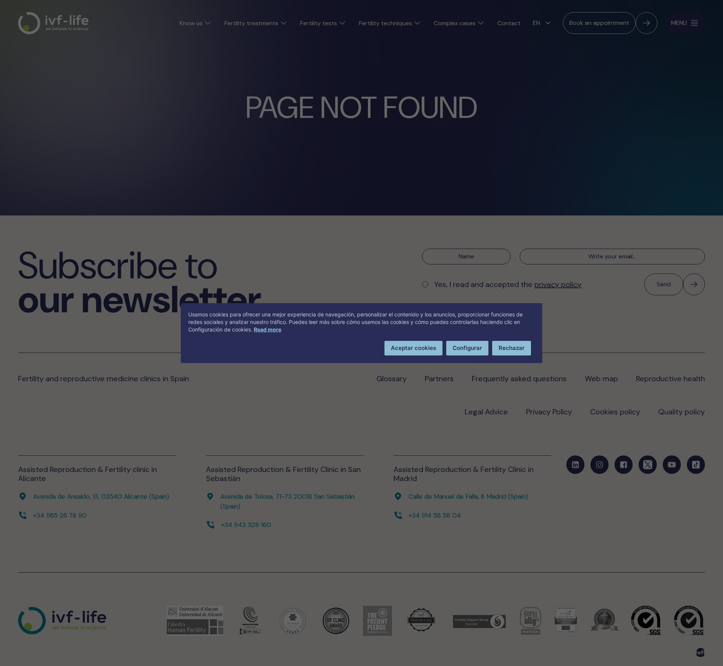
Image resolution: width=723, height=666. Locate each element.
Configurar (467, 347)
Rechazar (512, 347)
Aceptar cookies (413, 347)
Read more (267, 329)
